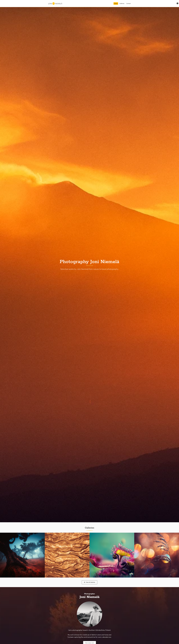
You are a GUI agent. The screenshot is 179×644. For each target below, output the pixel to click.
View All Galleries (90, 582)
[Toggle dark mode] (177, 3)
